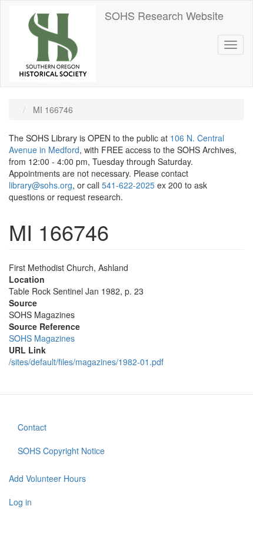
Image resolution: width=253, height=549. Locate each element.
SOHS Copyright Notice (61, 451)
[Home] (53, 43)
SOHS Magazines (42, 338)
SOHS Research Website (164, 15)
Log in (20, 502)
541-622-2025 (128, 185)
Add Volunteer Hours (47, 478)
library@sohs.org (40, 185)
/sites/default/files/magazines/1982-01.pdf (86, 362)
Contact (32, 427)
